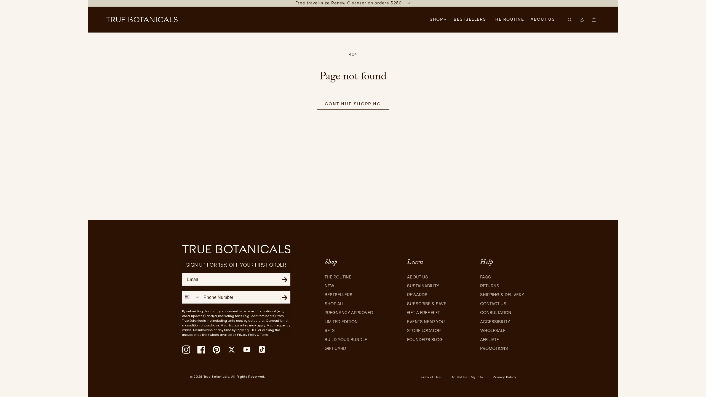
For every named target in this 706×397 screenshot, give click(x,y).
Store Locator (424, 330)
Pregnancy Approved (349, 312)
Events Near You (426, 321)
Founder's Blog (425, 339)
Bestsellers (338, 294)
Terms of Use (430, 377)
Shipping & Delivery (502, 294)
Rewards (417, 294)
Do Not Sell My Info (467, 377)
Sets (330, 330)
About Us (417, 277)
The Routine (338, 277)
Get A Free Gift (423, 312)
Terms (264, 334)
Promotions (494, 348)
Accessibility (495, 321)
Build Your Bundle (346, 339)
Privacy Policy (246, 334)
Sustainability (423, 286)
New (329, 286)
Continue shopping (353, 104)
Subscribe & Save (426, 304)
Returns (489, 286)
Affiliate (489, 339)
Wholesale (493, 330)
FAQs (485, 277)
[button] (353, 3)
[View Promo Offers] (409, 3)
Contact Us (493, 304)
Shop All (334, 304)
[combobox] (191, 297)
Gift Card (335, 348)
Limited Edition (341, 321)
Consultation (495, 312)
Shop (436, 19)
